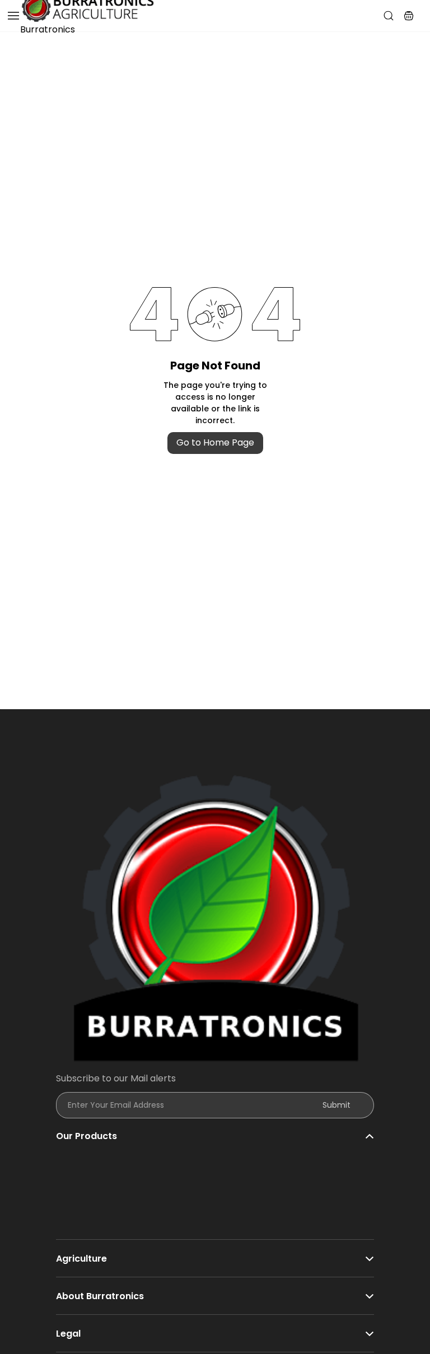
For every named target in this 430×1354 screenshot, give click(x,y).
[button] (408, 15)
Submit (336, 1105)
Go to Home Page (215, 442)
